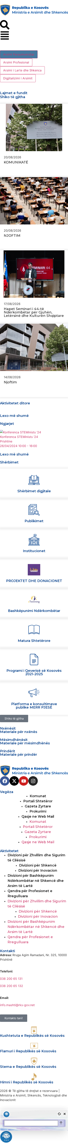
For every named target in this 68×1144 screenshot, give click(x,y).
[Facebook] (4, 781)
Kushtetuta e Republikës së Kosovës (32, 1036)
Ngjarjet (7, 424)
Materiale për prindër (18, 755)
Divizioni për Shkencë (37, 865)
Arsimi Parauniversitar (18, 54)
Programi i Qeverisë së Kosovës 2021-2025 (34, 672)
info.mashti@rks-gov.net (17, 1005)
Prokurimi (37, 811)
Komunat (38, 796)
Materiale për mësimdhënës (25, 743)
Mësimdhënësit (14, 740)
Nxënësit (8, 728)
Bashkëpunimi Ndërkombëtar (34, 611)
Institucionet (34, 551)
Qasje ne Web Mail (38, 816)
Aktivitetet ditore (15, 403)
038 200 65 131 (11, 979)
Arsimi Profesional (16, 62)
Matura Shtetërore (34, 641)
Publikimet (34, 521)
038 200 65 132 (11, 986)
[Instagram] (33, 781)
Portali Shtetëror (38, 801)
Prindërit (7, 751)
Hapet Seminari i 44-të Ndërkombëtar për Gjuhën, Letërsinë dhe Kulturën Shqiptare (34, 312)
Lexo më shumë (14, 416)
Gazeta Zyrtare (38, 806)
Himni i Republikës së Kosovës (26, 1082)
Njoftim (11, 382)
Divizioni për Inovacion (37, 870)
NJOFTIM (12, 236)
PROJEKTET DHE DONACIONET (34, 581)
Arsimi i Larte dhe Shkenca (22, 70)
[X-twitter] (14, 781)
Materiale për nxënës (18, 732)
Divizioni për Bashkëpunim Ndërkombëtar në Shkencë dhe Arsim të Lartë (36, 881)
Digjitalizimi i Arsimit (17, 78)
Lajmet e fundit (13, 93)
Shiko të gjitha (12, 97)
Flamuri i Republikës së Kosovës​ (28, 1051)
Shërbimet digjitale (34, 491)
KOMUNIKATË (16, 162)
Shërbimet (9, 462)
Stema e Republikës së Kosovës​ (28, 1067)
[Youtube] (23, 781)
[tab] (19, 54)
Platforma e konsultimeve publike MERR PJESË (34, 706)
